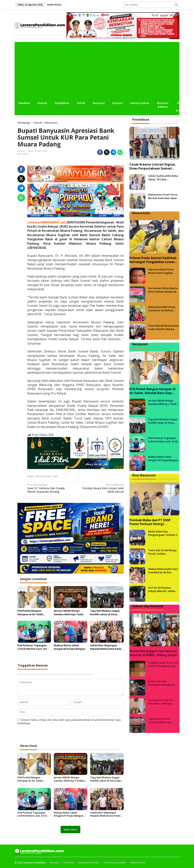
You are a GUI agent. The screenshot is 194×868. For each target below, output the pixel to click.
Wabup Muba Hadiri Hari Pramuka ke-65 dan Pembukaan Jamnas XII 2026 (163, 570)
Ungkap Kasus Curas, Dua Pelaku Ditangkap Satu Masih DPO (163, 664)
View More (70, 829)
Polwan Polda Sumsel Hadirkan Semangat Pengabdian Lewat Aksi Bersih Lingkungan (152, 260)
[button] (176, 5)
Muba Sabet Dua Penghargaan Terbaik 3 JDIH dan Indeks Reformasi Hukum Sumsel (163, 533)
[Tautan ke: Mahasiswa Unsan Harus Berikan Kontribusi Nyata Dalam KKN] (137, 200)
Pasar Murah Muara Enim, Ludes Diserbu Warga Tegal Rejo (163, 327)
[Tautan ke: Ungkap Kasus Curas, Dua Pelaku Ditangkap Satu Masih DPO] (137, 668)
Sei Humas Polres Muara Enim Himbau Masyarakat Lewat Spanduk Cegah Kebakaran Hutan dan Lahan (163, 289)
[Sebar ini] (100, 152)
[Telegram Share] (113, 152)
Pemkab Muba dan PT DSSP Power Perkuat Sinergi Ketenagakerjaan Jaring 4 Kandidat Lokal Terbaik (150, 522)
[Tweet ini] (107, 152)
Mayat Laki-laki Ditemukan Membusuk (161, 683)
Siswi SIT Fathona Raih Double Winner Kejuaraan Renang (46, 488)
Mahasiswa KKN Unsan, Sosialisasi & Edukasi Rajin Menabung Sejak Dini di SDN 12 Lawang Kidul (162, 308)
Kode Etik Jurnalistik (115, 862)
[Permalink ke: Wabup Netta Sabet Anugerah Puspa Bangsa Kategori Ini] (70, 631)
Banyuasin (22, 153)
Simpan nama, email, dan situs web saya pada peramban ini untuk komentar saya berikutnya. (69, 721)
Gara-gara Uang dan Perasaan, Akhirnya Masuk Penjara (161, 701)
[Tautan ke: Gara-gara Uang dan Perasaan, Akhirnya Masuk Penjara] (137, 706)
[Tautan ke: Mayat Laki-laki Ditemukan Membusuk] (137, 687)
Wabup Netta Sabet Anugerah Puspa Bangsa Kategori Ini (69, 647)
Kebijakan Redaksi (89, 862)
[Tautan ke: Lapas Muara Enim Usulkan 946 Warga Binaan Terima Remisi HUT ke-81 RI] (137, 724)
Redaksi (54, 862)
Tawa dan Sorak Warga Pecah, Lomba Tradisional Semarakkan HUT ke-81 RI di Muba (163, 551)
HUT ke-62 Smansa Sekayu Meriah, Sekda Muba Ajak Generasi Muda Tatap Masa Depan (163, 589)
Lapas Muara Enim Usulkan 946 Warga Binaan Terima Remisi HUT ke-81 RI (161, 720)
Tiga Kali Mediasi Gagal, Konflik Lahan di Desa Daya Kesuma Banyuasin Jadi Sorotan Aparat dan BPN (105, 612)
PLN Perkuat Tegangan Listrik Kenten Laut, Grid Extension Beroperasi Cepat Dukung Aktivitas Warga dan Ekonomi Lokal (33, 647)
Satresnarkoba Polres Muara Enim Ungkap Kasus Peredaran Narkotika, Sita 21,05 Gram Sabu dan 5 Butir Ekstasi (161, 271)
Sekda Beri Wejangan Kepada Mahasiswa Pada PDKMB (105, 647)
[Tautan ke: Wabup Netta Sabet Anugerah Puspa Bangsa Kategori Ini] (137, 462)
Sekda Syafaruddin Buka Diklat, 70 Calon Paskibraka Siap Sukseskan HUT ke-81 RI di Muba (163, 177)
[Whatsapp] (120, 152)
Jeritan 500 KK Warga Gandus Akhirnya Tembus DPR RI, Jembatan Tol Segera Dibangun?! (70, 612)
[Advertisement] (97, 70)
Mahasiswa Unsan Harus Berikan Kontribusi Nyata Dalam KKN (163, 196)
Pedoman (68, 862)
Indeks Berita (137, 862)
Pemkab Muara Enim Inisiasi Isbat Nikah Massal (103, 488)
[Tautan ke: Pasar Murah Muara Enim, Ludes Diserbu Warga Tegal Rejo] (137, 331)
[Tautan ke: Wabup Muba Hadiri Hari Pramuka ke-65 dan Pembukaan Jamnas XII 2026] (137, 575)
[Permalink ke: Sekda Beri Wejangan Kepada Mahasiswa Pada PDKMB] (107, 631)
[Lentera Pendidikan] (40, 25)
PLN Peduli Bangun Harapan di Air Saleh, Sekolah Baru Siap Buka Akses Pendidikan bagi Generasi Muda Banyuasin (33, 612)
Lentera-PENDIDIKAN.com (46, 222)
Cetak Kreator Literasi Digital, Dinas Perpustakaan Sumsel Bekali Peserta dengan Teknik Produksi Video (152, 166)
